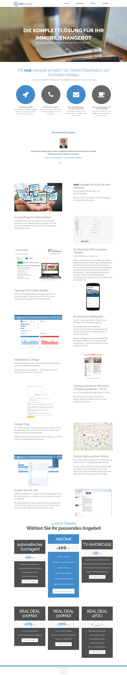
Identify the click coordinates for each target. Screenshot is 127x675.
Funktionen (80, 3)
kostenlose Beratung (29, 581)
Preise (93, 3)
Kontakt (105, 3)
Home (66, 3)
